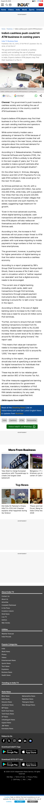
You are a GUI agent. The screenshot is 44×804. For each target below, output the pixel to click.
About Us (5, 599)
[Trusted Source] (19, 96)
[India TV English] (23, 5)
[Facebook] (4, 741)
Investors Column (8, 611)
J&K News (5, 725)
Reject (32, 801)
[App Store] (29, 751)
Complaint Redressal (9, 605)
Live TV (4, 617)
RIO (24, 779)
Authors (4, 620)
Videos (11, 10)
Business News (7, 672)
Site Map (10, 777)
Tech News (5, 666)
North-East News (8, 711)
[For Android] (10, 764)
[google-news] (30, 741)
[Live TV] (41, 4)
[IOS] (33, 1)
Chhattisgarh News (8, 720)
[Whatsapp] (36, 95)
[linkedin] (25, 741)
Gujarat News (6, 722)
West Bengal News (28, 705)
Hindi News (6, 614)
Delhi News (5, 699)
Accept (20, 801)
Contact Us (5, 596)
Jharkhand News (7, 705)
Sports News (6, 663)
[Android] (35, 1)
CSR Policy (16, 779)
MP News (5, 708)
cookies (8, 801)
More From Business (22, 449)
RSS (29, 779)
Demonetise (31, 420)
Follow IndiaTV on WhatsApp (20, 427)
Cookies (7, 797)
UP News (5, 717)
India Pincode (6, 637)
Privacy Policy (32, 777)
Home (3, 10)
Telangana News (28, 702)
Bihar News (6, 696)
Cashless (13, 420)
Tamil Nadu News (8, 714)
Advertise (5, 602)
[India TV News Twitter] (40, 1)
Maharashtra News (28, 696)
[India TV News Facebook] (38, 1)
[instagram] (14, 741)
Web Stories (6, 623)
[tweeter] (9, 741)
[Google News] (7, 96)
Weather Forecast (8, 634)
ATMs (22, 420)
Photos (4, 654)
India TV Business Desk (10, 41)
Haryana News (7, 702)
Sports (31, 10)
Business (10, 29)
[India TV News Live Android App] (10, 751)
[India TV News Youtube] (42, 1)
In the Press (6, 608)
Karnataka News (7, 728)
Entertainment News (9, 660)
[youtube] (20, 741)
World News (6, 651)
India (18, 10)
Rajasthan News (27, 699)
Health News (6, 675)
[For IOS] (29, 764)
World (24, 10)
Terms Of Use (20, 777)
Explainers (5, 669)
